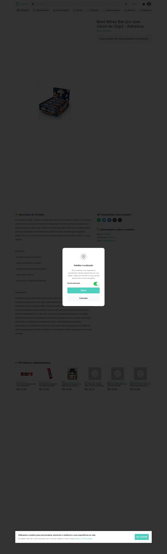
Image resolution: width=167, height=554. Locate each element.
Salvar (83, 290)
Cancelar (83, 298)
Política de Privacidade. (84, 539)
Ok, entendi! (141, 537)
